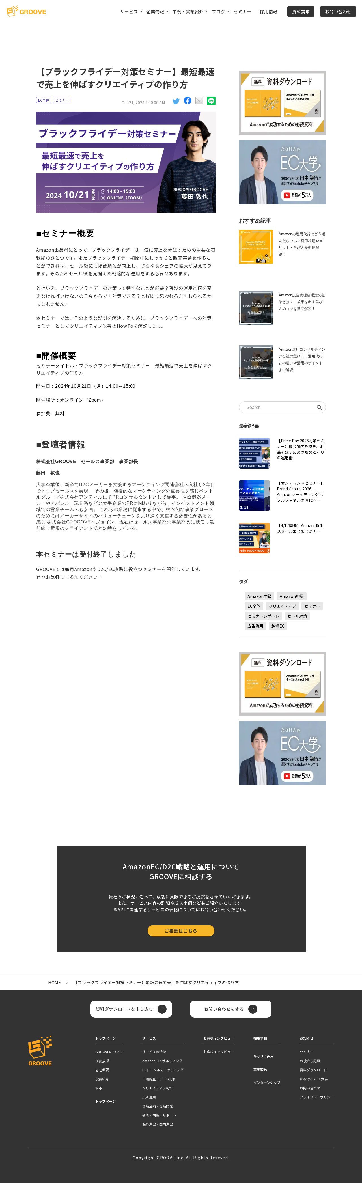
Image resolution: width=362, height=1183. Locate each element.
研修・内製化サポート (159, 1115)
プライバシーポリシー (317, 1096)
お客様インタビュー (218, 1051)
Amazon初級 (292, 596)
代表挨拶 (102, 1060)
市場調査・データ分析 (159, 1078)
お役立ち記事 (310, 1060)
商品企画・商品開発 (157, 1106)
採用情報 (268, 11)
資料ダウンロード (313, 1069)
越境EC (278, 626)
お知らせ (306, 1038)
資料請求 (301, 11)
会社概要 (102, 1069)
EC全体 (43, 100)
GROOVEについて (109, 1051)
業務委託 (260, 1069)
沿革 (98, 1087)
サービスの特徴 (154, 1051)
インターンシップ (266, 1082)
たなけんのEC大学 (314, 1078)
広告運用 (149, 1096)
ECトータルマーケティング (163, 1069)
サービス (149, 1038)
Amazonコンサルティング (162, 1060)
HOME (54, 982)
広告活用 (255, 626)
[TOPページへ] (26, 11)
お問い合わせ (338, 11)
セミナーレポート (263, 616)
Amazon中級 (259, 596)
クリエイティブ (282, 606)
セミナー (242, 11)
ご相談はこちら (181, 930)
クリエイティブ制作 (157, 1087)
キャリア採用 (263, 1055)
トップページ (105, 1101)
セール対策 (297, 616)
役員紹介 (102, 1078)
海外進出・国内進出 (157, 1124)
